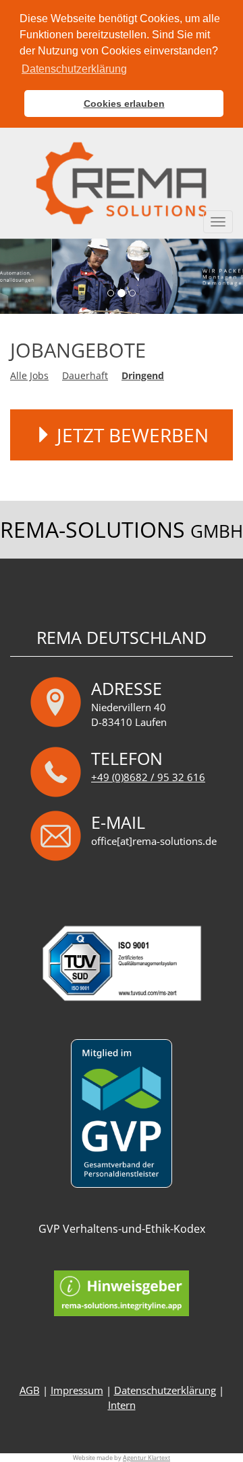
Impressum (77, 1390)
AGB (30, 1390)
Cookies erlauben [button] (124, 103)
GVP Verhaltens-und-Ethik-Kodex (121, 1228)
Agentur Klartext (146, 1457)
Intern (122, 1405)
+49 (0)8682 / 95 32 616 (148, 777)
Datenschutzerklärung (165, 1390)
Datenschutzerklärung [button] (74, 69)
